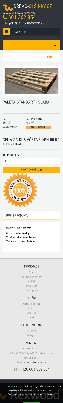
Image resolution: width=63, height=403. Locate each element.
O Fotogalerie (31, 290)
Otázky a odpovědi (31, 303)
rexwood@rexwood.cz (34, 362)
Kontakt (31, 308)
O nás (31, 272)
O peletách (31, 285)
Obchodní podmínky (31, 276)
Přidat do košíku (30, 169)
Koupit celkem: (11, 155)
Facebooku (31, 330)
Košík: (20, 32)
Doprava (31, 312)
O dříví (31, 281)
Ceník (31, 317)
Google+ (31, 335)
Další (51, 57)
